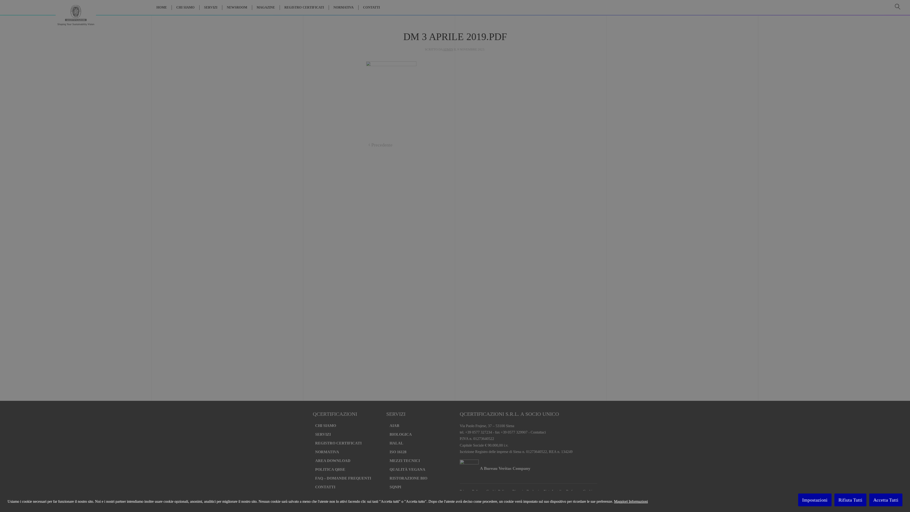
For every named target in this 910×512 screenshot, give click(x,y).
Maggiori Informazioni (631, 501)
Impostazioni (815, 500)
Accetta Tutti (885, 500)
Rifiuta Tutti (850, 500)
